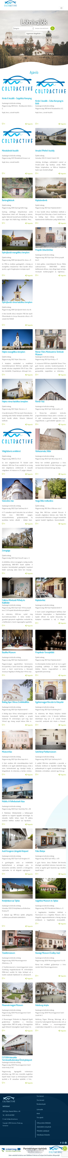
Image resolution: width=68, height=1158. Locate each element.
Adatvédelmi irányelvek (44, 1127)
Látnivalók (40, 1109)
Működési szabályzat (43, 1131)
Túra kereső (40, 1096)
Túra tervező (40, 1100)
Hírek (38, 1113)
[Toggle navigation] (61, 8)
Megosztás (30, 124)
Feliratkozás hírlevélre (43, 1135)
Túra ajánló (40, 1117)
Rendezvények (41, 1104)
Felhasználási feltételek (44, 1123)
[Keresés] (52, 28)
